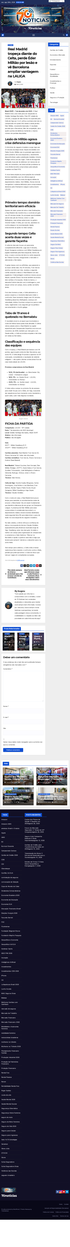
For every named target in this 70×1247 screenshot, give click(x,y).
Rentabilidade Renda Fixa (10, 1086)
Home (60, 1204)
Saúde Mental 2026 (56, 234)
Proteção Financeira (57, 223)
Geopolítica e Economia (58, 166)
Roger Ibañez (6, 1090)
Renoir (3, 1082)
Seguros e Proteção (57, 97)
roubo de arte (55, 230)
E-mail (6, 717)
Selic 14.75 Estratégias (9, 1140)
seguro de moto (56, 244)
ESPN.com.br (20, 560)
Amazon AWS (55, 115)
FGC (2, 922)
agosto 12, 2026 (11, 802)
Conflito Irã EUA (7, 873)
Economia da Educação (58, 144)
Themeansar (5, 1211)
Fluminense (54, 158)
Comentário (7, 669)
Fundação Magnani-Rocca (10, 931)
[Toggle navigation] (33, 35)
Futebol (10, 45)
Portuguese (56, 1)
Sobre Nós (55, 1216)
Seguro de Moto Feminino (10, 1122)
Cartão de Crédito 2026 (58, 126)
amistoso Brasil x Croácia (10, 828)
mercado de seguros (57, 204)
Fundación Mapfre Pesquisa (56, 162)
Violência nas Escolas (57, 262)
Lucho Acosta (55, 195)
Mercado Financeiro (57, 211)
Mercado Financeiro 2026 (57, 215)
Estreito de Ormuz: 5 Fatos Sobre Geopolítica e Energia (34, 864)
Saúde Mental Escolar (57, 237)
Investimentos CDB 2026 (10, 971)
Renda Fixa (5, 1073)
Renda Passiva (55, 226)
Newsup (27, 1209)
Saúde (52, 93)
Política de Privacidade (62, 1212)
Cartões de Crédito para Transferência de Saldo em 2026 (50, 798)
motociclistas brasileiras (9, 1037)
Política (52, 88)
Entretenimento (55, 60)
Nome (6, 706)
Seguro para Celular (57, 248)
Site (4, 728)
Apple (62, 115)
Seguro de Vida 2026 (8, 1126)
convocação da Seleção (9, 882)
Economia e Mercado (57, 55)
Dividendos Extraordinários (55, 134)
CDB (52, 130)
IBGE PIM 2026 (55, 174)
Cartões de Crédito (56, 50)
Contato (66, 1204)
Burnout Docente (59, 119)
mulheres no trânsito (8, 1042)
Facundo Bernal (55, 154)
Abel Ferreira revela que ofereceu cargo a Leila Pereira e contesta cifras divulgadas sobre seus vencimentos (31, 574)
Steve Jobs (54, 255)
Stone (52, 258)
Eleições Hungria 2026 (57, 151)
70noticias (35, 28)
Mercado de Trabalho (57, 207)
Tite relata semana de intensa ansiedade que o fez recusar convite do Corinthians (15, 574)
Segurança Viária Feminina (10, 1113)
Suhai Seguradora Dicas (10, 1166)
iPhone (63, 184)
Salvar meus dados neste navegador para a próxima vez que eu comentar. (22, 743)
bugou (19, 82)
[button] (63, 35)
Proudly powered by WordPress (10, 1209)
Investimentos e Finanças (12, 774)
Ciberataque (5, 868)
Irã (51, 188)
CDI (2, 864)
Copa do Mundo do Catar (10, 886)
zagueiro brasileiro (8, 1175)
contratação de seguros (9, 877)
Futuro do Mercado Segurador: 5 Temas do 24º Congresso (50, 779)
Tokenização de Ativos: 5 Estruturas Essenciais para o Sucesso (35, 855)
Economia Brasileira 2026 (56, 139)
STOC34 (61, 255)
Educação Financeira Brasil (11, 909)
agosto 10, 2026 (45, 802)
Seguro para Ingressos (57, 251)
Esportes (53, 65)
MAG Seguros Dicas (8, 993)
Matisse (62, 195)
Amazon (4, 819)
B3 (51, 119)
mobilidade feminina (8, 1033)
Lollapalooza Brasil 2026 (58, 191)
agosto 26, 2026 (12, 782)
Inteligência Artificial (56, 181)
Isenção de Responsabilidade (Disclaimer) (57, 1208)
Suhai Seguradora (7, 1162)
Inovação (53, 177)
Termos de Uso (64, 1216)
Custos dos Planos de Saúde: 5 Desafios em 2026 (16, 779)
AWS (3, 837)
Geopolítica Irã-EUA (8, 944)
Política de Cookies (48, 1212)
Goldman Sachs (55, 170)
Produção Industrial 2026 (58, 219)
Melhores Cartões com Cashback (57, 199)
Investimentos (55, 184)
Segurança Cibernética (57, 241)
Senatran (4, 1144)
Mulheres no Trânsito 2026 (11, 1046)
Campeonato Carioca (57, 122)
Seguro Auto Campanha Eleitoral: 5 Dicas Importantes (17, 798)
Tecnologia (54, 102)
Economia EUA (55, 147)
